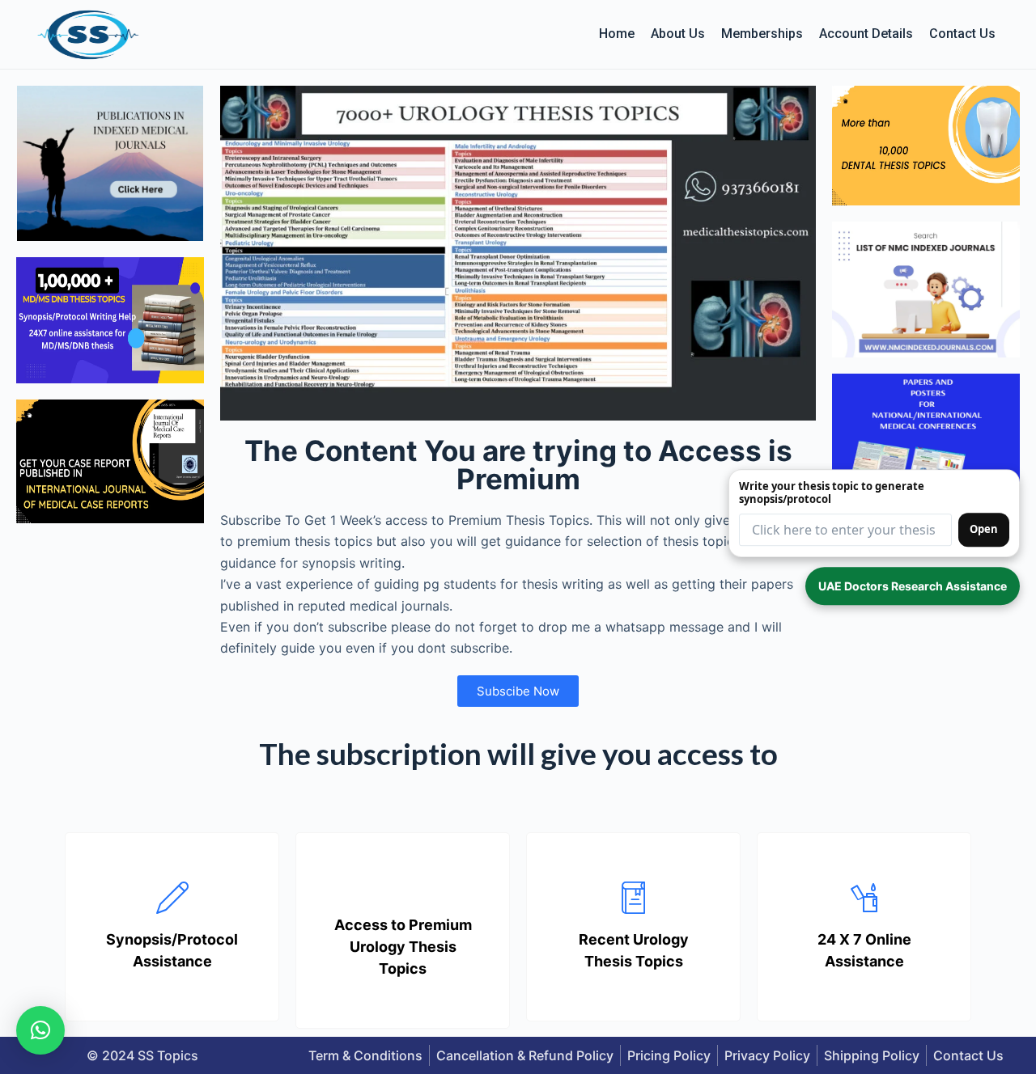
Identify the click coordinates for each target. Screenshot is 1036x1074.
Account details (866, 33)
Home (617, 33)
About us (678, 33)
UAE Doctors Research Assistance (912, 586)
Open (984, 529)
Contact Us (962, 33)
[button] (40, 1030)
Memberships (762, 33)
